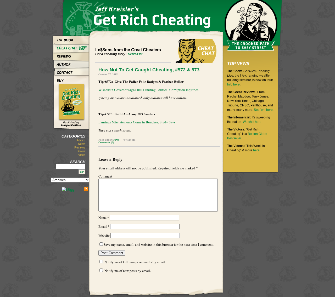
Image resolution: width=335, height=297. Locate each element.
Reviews (79, 147)
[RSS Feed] (86, 189)
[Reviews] (70, 55)
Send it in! (135, 54)
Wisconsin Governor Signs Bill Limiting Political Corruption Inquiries (148, 89)
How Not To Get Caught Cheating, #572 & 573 (148, 69)
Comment (105, 176)
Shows (81, 151)
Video (81, 154)
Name (103, 217)
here (256, 150)
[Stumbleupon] (57, 189)
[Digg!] (69, 189)
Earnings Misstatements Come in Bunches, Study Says (136, 122)
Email (103, 226)
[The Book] (70, 39)
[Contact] (70, 71)
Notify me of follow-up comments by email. (135, 262)
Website (104, 235)
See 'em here (263, 110)
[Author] (70, 63)
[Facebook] (80, 189)
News (81, 143)
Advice (81, 140)
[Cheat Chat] (70, 47)
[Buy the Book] (70, 79)
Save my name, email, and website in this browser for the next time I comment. (159, 244)
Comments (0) (106, 142)
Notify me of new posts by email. (127, 270)
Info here (233, 84)
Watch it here (252, 122)
